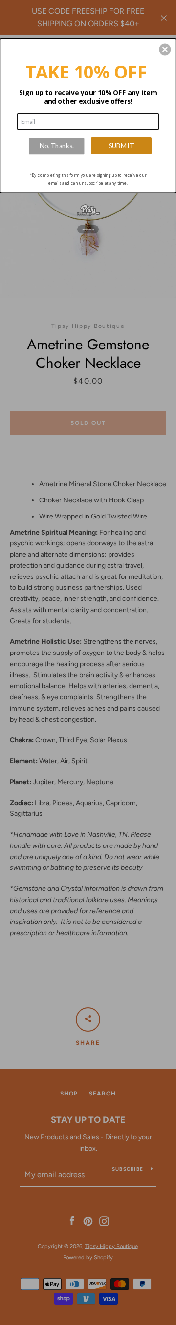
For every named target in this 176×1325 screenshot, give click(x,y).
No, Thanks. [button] (57, 146)
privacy (88, 229)
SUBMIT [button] (121, 145)
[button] (165, 50)
